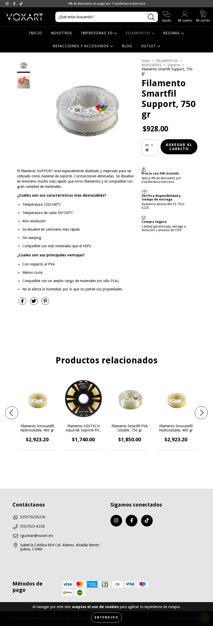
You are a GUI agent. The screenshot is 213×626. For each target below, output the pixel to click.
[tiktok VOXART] (21, 4)
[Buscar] (151, 17)
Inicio (146, 61)
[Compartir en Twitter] (34, 303)
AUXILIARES (152, 65)
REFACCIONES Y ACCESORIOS (81, 46)
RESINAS (172, 33)
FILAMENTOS (139, 33)
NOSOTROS (61, 33)
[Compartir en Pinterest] (45, 303)
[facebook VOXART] (14, 4)
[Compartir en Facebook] (22, 303)
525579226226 (32, 517)
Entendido (106, 617)
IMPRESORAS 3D (97, 33)
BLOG (127, 46)
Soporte (173, 65)
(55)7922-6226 (32, 526)
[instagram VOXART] (7, 4)
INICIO (35, 33)
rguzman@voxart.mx (36, 536)
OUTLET (149, 46)
